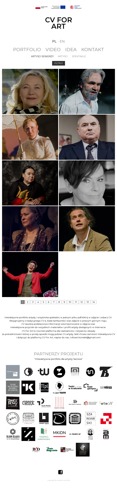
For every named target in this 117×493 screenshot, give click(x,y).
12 (82, 302)
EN (62, 41)
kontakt (92, 49)
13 (88, 302)
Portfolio (27, 49)
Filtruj (58, 63)
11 (76, 302)
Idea (71, 49)
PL (54, 41)
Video (53, 49)
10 (70, 302)
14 (94, 302)
